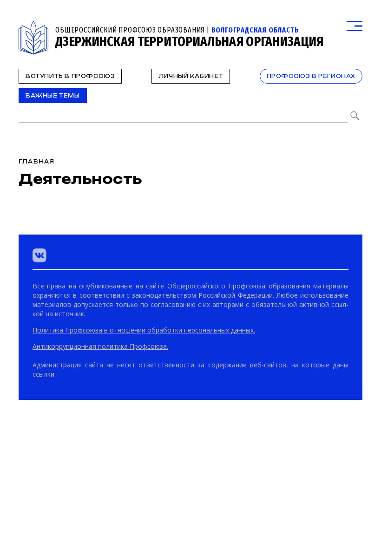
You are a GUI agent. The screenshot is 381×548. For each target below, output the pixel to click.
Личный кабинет (190, 76)
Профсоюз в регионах (311, 76)
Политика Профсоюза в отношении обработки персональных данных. (144, 330)
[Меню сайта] (354, 26)
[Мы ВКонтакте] (39, 255)
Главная (36, 161)
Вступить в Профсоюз (70, 76)
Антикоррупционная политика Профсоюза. (100, 346)
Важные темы (53, 95)
